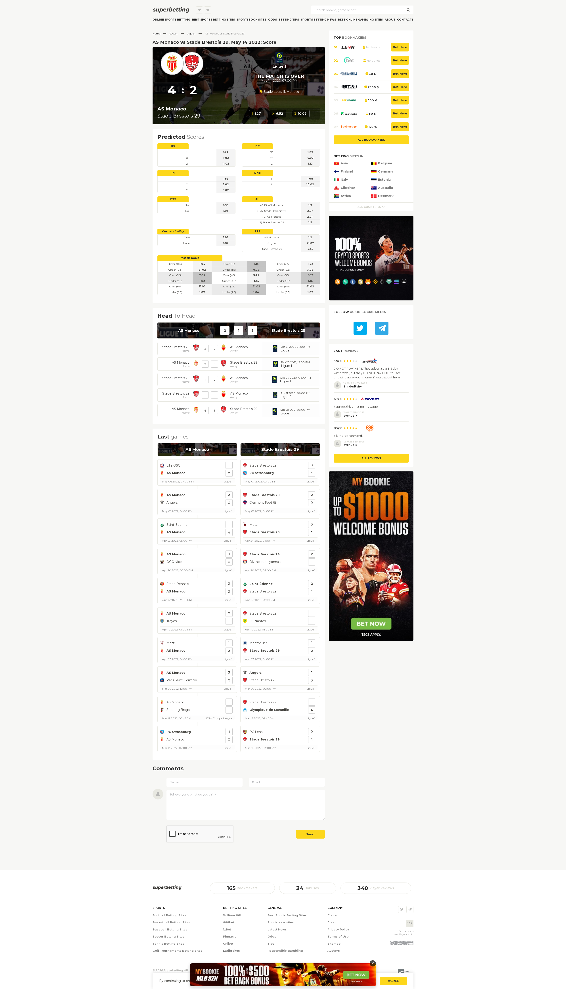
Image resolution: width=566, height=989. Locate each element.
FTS (257, 231)
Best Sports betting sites (213, 19)
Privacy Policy (338, 929)
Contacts (405, 19)
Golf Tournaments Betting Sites (177, 950)
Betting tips (289, 19)
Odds (272, 19)
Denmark (386, 196)
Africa (346, 196)
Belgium (385, 163)
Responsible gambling (285, 950)
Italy (344, 180)
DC (257, 146)
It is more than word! (348, 435)
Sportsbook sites (251, 19)
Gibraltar (348, 188)
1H (173, 172)
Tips (271, 943)
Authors (333, 950)
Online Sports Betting (171, 19)
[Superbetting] (171, 10)
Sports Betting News (318, 19)
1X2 (173, 146)
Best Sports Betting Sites (287, 915)
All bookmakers (371, 139)
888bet (228, 922)
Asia (344, 163)
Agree (393, 981)
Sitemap (333, 943)
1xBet (227, 929)
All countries (369, 207)
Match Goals (190, 258)
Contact (333, 915)
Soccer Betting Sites (168, 936)
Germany (385, 171)
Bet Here (400, 47)
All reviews (371, 458)
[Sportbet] (167, 887)
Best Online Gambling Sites (360, 19)
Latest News (277, 929)
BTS (173, 199)
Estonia (384, 180)
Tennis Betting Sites (168, 943)
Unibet (228, 943)
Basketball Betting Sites (171, 922)
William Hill (232, 915)
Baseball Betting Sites (170, 929)
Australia (385, 188)
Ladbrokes (231, 950)
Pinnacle (230, 936)
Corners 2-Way (173, 231)
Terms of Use (338, 936)
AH (257, 199)
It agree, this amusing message (356, 406)
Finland (347, 171)
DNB (257, 172)
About (390, 19)
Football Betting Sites (169, 915)
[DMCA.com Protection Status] (401, 944)
